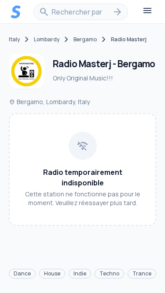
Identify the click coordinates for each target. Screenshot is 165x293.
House (52, 273)
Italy (14, 39)
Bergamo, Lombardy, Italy (49, 102)
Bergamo (85, 39)
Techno (109, 273)
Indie (79, 273)
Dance (22, 273)
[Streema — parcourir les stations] (16, 12)
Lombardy (46, 39)
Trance (141, 273)
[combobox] (80, 12)
